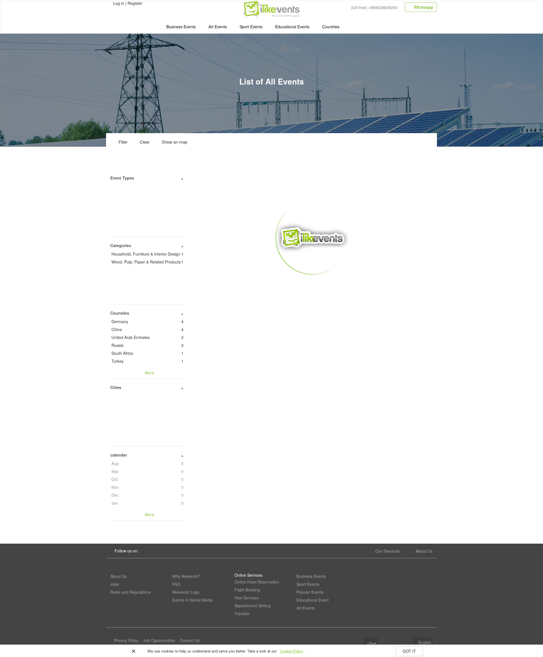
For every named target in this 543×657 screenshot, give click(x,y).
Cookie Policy (291, 651)
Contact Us (190, 640)
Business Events (181, 26)
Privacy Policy (126, 640)
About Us (424, 551)
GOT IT (409, 651)
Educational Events (292, 26)
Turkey (147, 361)
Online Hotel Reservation (256, 582)
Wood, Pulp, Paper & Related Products (147, 262)
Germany (147, 321)
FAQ (176, 584)
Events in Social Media (192, 600)
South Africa (147, 353)
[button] (171, 142)
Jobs (114, 584)
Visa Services (246, 597)
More (313, 283)
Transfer (241, 613)
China (147, 329)
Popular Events (310, 592)
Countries (330, 26)
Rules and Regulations (130, 592)
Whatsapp (423, 7)
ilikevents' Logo (186, 592)
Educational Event (312, 600)
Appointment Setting (252, 605)
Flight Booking (247, 590)
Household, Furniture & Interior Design (147, 254)
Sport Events (251, 26)
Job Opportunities (159, 640)
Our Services (387, 551)
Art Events (217, 26)
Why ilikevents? (186, 576)
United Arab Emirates (147, 337)
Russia (147, 345)
